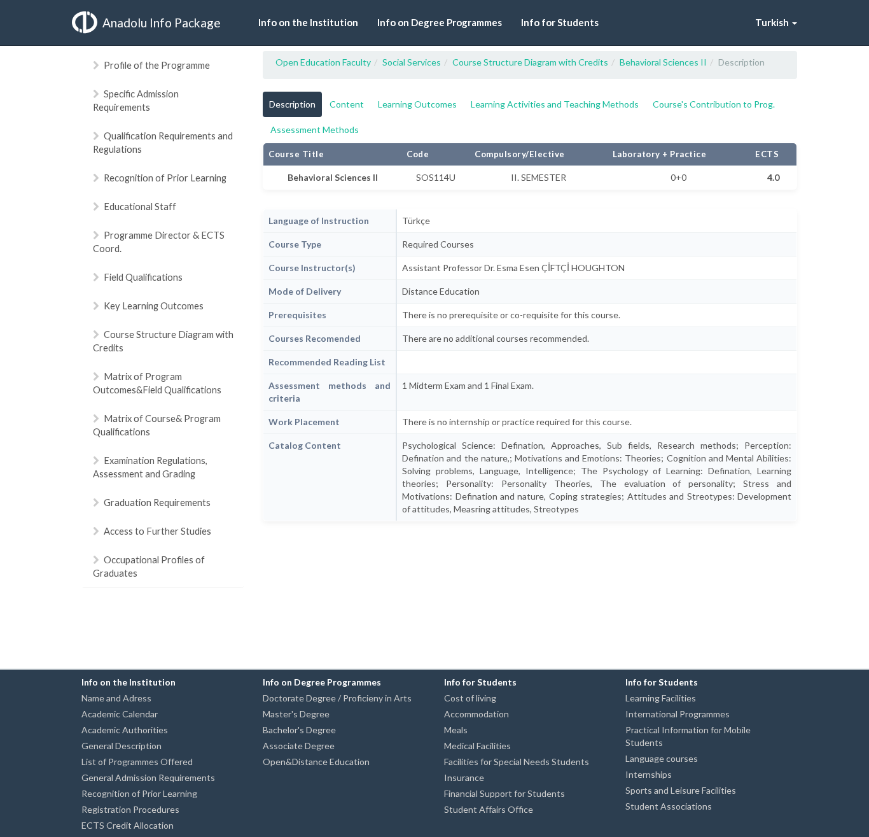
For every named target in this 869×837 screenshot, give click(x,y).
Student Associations (668, 806)
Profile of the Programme (157, 65)
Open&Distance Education (316, 761)
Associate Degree (299, 745)
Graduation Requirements (157, 502)
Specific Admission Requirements (136, 100)
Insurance (464, 777)
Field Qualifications (143, 277)
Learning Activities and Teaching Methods (555, 104)
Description (292, 104)
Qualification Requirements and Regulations (163, 142)
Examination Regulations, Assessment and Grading (150, 466)
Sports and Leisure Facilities (680, 790)
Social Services (411, 62)
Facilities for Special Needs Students (516, 761)
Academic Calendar (119, 713)
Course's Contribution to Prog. (714, 104)
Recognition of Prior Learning (165, 177)
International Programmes (677, 713)
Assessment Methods (314, 129)
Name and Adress (116, 698)
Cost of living (470, 698)
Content (347, 104)
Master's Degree (296, 713)
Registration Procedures (130, 809)
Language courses (661, 758)
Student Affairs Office (488, 809)
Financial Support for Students (504, 793)
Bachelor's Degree (299, 729)
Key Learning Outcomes (154, 305)
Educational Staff (140, 206)
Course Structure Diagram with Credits (163, 340)
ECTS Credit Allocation (127, 825)
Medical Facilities (477, 745)
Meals (456, 729)
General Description (121, 745)
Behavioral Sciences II (663, 62)
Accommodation (476, 713)
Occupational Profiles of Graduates (149, 566)
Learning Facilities (660, 698)
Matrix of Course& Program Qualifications (157, 424)
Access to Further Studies (157, 531)
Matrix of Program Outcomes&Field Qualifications (157, 382)
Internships (648, 774)
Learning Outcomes (417, 104)
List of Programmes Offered (137, 761)
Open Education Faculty (323, 62)
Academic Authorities (124, 729)
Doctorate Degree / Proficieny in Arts (337, 698)
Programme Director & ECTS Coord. (159, 241)
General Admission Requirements (148, 777)
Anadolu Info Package (161, 22)
